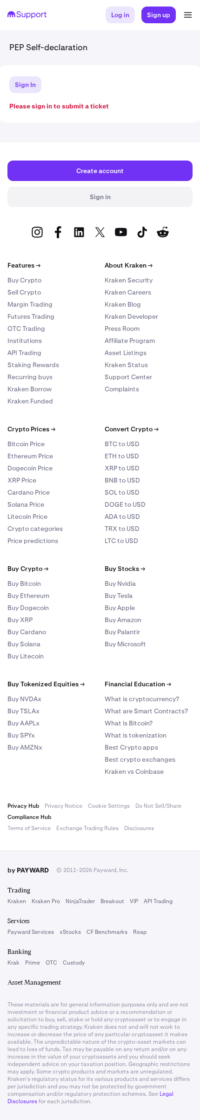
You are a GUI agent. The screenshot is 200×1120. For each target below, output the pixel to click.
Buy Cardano (26, 632)
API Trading (24, 353)
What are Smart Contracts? (146, 711)
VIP (134, 901)
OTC (51, 962)
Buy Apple (120, 608)
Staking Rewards (33, 365)
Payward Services (30, 932)
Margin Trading (30, 304)
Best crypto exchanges (140, 759)
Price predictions (32, 541)
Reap (140, 932)
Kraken (16, 901)
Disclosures (139, 828)
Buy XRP (20, 620)
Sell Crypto (24, 292)
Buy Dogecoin (28, 608)
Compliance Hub (29, 817)
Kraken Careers (128, 292)
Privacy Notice (63, 806)
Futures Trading (30, 316)
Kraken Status (126, 365)
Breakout (112, 901)
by (28, 870)
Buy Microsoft (125, 644)
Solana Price (25, 504)
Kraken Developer (131, 316)
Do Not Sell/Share (158, 806)
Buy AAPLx (23, 723)
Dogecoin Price (30, 468)
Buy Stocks (125, 568)
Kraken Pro (46, 901)
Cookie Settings (109, 806)
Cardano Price (28, 492)
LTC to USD (121, 541)
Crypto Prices (31, 429)
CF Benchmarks (107, 932)
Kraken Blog (123, 304)
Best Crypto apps (131, 747)
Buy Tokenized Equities (46, 684)
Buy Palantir (122, 632)
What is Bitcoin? (129, 723)
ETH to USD (122, 456)
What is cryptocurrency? (142, 699)
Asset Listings (126, 353)
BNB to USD (122, 480)
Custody (74, 962)
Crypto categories (35, 528)
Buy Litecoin (25, 656)
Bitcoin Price (26, 444)
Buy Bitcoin (24, 583)
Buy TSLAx (23, 711)
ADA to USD (122, 516)
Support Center (128, 377)
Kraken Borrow (29, 389)
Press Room (122, 328)
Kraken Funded (30, 401)
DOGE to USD (125, 504)
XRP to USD (122, 468)
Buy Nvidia (120, 583)
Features (23, 265)
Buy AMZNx (24, 747)
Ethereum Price (30, 456)
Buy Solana (23, 644)
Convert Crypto (132, 429)
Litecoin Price (27, 516)
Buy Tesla (119, 595)
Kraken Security (129, 280)
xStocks (70, 932)
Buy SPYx (21, 735)
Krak (13, 962)
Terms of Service (29, 828)
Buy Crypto (24, 280)
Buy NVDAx (24, 699)
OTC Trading (26, 328)
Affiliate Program (130, 340)
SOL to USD (122, 492)
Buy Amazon (123, 620)
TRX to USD (122, 528)
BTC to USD (122, 444)
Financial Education (138, 684)
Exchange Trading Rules (87, 828)
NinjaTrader (80, 901)
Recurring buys (30, 377)
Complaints (122, 389)
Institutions (24, 340)
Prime (32, 962)
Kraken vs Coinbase (134, 771)
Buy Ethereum (28, 595)
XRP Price (21, 480)
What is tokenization (136, 735)
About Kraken (129, 265)
